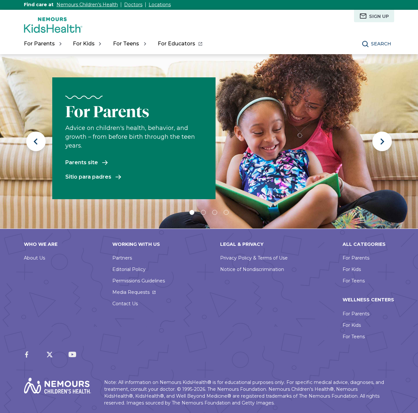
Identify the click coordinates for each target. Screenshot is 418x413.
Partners (122, 258)
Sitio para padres (88, 177)
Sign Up (379, 16)
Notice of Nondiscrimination (252, 269)
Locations (160, 5)
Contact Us (125, 304)
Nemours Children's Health (87, 5)
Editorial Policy (129, 269)
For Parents (356, 258)
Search (381, 44)
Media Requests (131, 292)
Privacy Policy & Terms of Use (254, 258)
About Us (34, 258)
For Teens (354, 281)
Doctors (133, 5)
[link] (179, 44)
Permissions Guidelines (138, 281)
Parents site (81, 162)
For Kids (352, 269)
